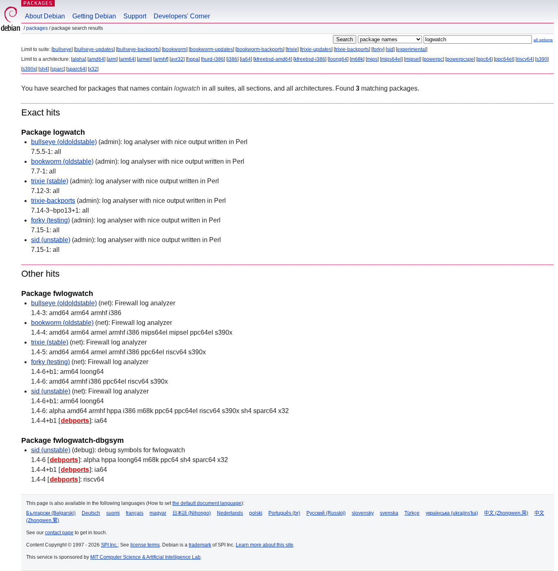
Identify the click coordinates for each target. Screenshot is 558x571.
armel (144, 59)
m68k (357, 59)
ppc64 (484, 59)
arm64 (127, 59)
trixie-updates (316, 49)
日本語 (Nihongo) (191, 513)
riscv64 (525, 59)
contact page (59, 532)
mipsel (412, 59)
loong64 (338, 59)
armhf (160, 59)
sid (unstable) (50, 239)
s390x (29, 69)
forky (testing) (50, 220)
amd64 (96, 59)
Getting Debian (94, 16)
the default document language (206, 503)
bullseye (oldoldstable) (64, 141)
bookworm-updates (211, 49)
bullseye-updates (94, 49)
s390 (541, 59)
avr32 (177, 59)
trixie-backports (352, 49)
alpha (78, 59)
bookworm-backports (260, 49)
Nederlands (230, 513)
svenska (389, 513)
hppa (193, 59)
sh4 (44, 69)
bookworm (174, 49)
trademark (200, 545)
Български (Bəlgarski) (51, 513)
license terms (145, 545)
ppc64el (504, 59)
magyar (158, 513)
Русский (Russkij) (326, 513)
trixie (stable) (49, 181)
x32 (93, 69)
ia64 (246, 59)
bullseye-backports (138, 49)
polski (255, 513)
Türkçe (412, 513)
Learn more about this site (264, 545)
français (134, 513)
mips (372, 59)
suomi (113, 513)
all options (543, 40)
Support (134, 16)
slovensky (363, 513)
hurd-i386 (213, 59)
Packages (38, 3)
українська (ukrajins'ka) (452, 513)
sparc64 (76, 69)
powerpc (433, 59)
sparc (57, 69)
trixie (292, 49)
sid (390, 49)
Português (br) (284, 513)
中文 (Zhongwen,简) (506, 513)
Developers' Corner (182, 16)
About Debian (45, 16)
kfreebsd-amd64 (272, 59)
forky (378, 49)
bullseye (62, 49)
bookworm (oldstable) (62, 161)
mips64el (391, 59)
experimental (411, 49)
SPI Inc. (109, 545)
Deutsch (91, 513)
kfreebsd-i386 (310, 59)
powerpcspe (460, 59)
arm (112, 59)
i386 (232, 59)
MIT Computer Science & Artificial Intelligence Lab (145, 557)
